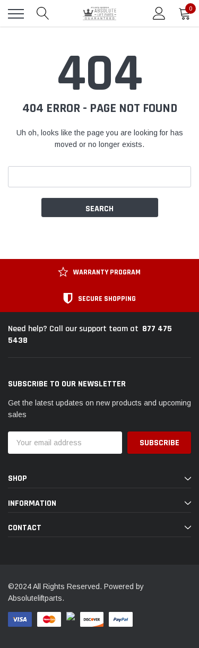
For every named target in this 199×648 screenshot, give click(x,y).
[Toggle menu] (16, 14)
